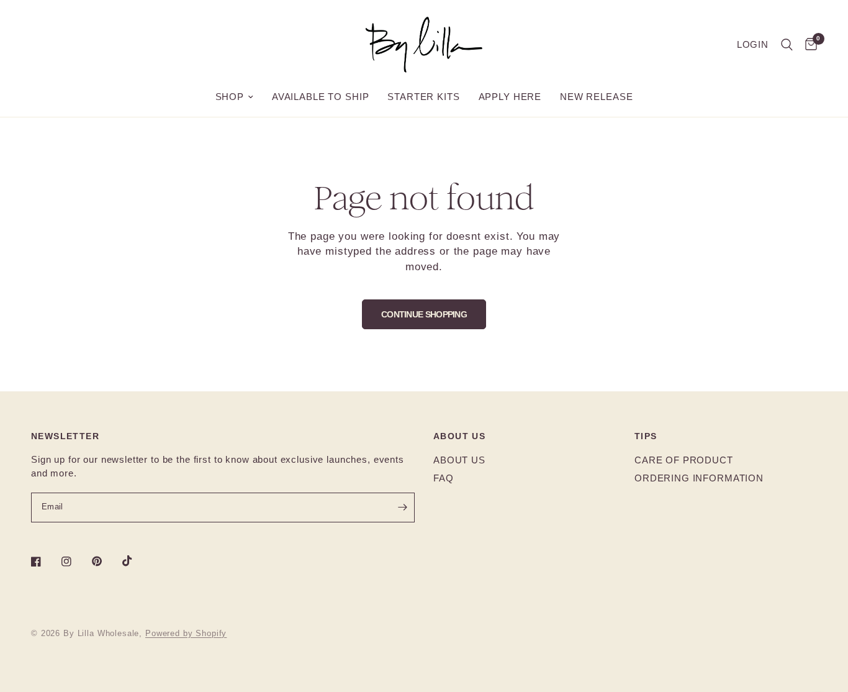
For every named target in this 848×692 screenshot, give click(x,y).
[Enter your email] (402, 507)
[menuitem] (234, 97)
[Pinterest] (105, 561)
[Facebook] (44, 561)
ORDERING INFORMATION (699, 478)
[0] (808, 44)
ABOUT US (459, 436)
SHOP (229, 96)
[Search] (787, 44)
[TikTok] (136, 561)
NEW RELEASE (596, 96)
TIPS (645, 436)
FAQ (443, 478)
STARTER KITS (423, 96)
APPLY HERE (510, 96)
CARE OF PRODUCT (683, 460)
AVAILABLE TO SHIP (320, 96)
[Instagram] (75, 561)
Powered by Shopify (186, 633)
